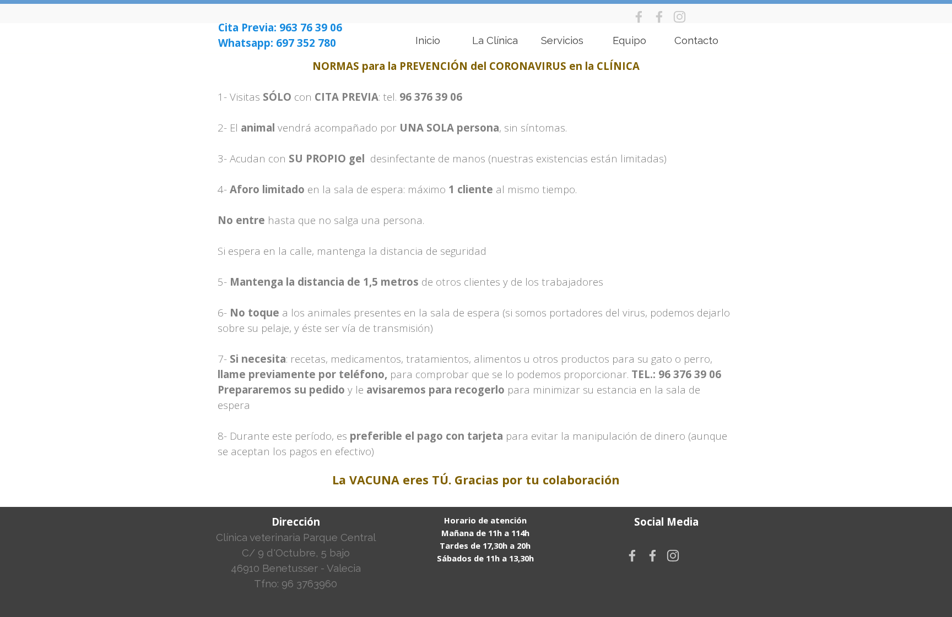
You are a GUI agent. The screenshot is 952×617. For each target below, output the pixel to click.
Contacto (696, 40)
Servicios (562, 40)
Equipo (629, 40)
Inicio (427, 40)
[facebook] (639, 17)
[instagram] (679, 17)
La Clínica (495, 40)
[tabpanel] (285, 35)
